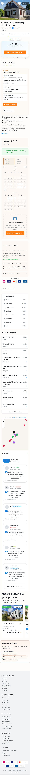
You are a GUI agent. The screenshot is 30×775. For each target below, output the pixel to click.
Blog (3, 753)
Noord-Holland (6, 686)
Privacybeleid (6, 755)
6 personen (5, 702)
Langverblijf (5, 743)
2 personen (5, 698)
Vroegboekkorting (7, 741)
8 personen (5, 705)
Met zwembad (6, 719)
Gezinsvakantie (6, 717)
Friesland (4, 679)
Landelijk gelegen (7, 726)
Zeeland (4, 681)
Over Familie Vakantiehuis (9, 750)
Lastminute (5, 738)
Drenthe (4, 690)
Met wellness (6, 721)
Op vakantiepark (7, 724)
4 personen (5, 700)
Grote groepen (6, 709)
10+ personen (6, 707)
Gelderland (5, 683)
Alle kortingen (6, 736)
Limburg (4, 688)
